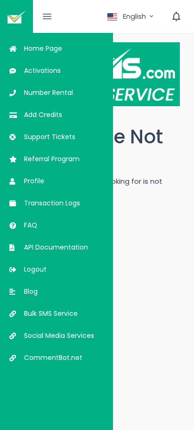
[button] (131, 16)
